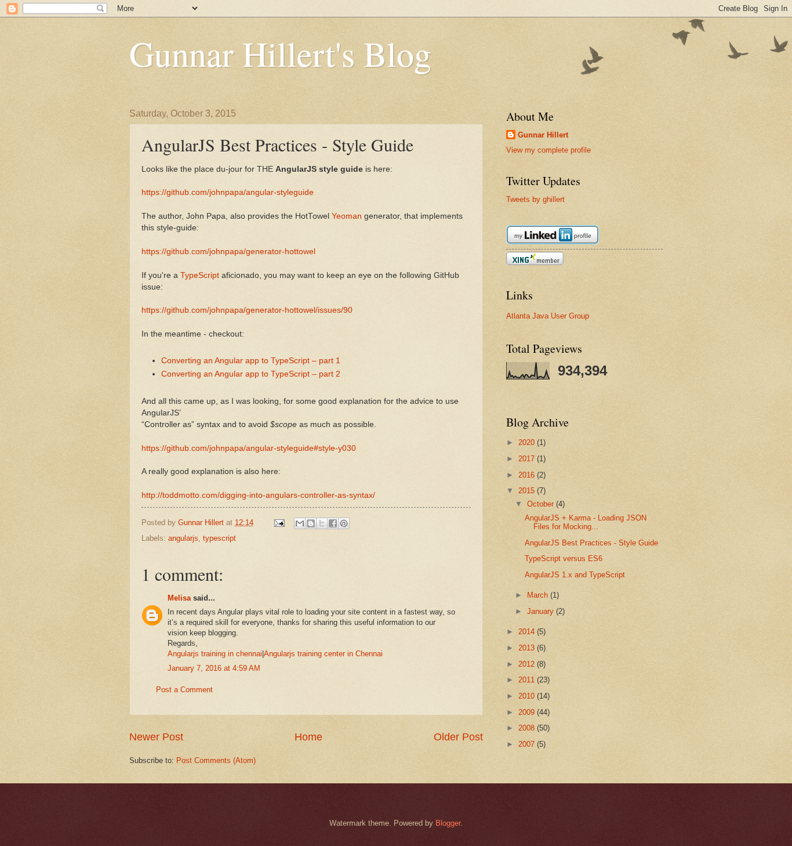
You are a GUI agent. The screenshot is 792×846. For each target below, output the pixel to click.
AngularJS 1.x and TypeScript (575, 574)
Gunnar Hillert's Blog (280, 53)
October (541, 504)
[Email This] (300, 523)
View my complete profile (548, 150)
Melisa (179, 598)
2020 (527, 442)
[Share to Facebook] (333, 523)
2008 (527, 728)
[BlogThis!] (311, 523)
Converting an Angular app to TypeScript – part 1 (250, 360)
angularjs (183, 538)
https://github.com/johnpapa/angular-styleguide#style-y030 (248, 448)
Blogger (447, 823)
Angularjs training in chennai (215, 653)
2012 (527, 664)
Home (308, 737)
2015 (527, 490)
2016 (527, 475)
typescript (219, 538)
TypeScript (199, 275)
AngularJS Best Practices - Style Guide (591, 542)
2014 (527, 631)
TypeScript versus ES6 (563, 558)
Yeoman (347, 216)
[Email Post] (279, 522)
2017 (527, 458)
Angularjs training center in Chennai (323, 653)
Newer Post (156, 737)
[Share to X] (322, 523)
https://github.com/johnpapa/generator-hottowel (228, 251)
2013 (527, 647)
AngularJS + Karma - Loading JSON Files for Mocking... (585, 522)
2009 (527, 712)
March (538, 595)
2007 (527, 744)
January (541, 611)
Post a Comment (184, 689)
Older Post (458, 737)
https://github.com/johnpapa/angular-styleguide (227, 192)
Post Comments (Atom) (216, 760)
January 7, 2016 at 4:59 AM (214, 668)
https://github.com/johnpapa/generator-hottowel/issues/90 (247, 310)
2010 (527, 696)
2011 (527, 679)
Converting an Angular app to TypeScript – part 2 (250, 374)
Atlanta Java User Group (547, 316)
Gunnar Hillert (543, 135)
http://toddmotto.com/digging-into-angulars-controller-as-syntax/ (258, 495)
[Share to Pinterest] (344, 523)
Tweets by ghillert (535, 199)
